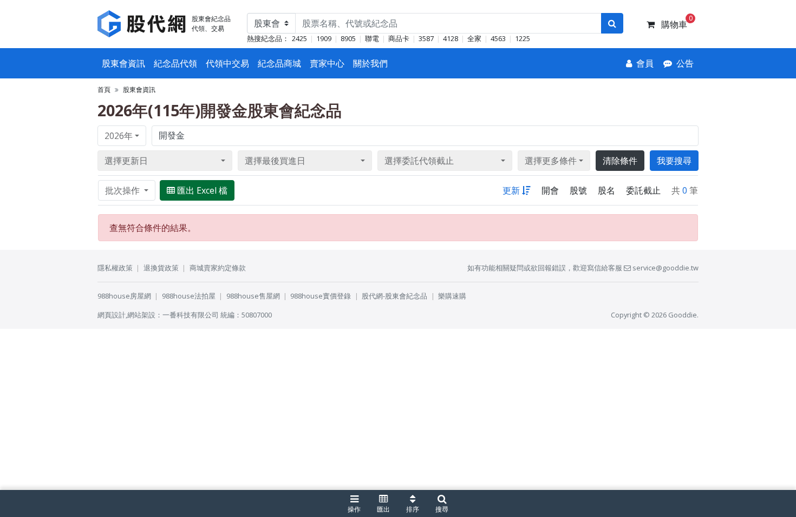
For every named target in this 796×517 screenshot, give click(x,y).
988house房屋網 (124, 296)
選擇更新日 (126, 161)
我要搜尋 (674, 161)
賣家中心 (327, 63)
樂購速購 (452, 296)
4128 (450, 38)
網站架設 (141, 315)
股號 (578, 190)
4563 (498, 38)
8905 (348, 38)
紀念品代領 (175, 63)
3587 (426, 38)
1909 (323, 38)
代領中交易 (227, 63)
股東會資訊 (123, 63)
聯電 (372, 38)
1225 (522, 38)
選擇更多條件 (551, 161)
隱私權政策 (115, 268)
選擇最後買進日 (275, 161)
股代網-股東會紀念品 (394, 296)
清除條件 (620, 161)
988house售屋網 (253, 296)
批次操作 (123, 190)
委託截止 (643, 190)
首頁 (103, 89)
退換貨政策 (161, 268)
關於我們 (370, 63)
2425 (299, 38)
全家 (474, 38)
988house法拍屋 (189, 296)
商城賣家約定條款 (218, 268)
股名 (606, 190)
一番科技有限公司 (190, 315)
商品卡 (398, 38)
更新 (511, 190)
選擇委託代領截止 (419, 161)
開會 (550, 190)
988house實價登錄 (320, 296)
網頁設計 (111, 315)
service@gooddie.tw (665, 268)
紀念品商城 (279, 63)
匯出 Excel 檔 (202, 190)
